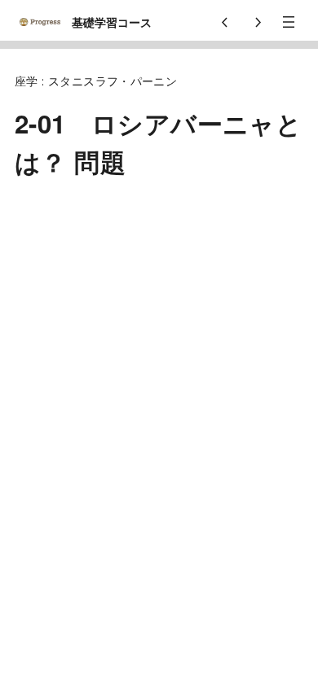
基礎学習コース (112, 22)
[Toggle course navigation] (288, 22)
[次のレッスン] (257, 22)
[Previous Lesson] (225, 22)
